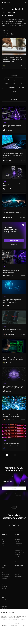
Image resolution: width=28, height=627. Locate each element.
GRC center (4, 578)
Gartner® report (5, 608)
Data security (4, 586)
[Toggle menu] (25, 2)
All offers (3, 593)
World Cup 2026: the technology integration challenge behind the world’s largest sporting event (12, 300)
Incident (6, 83)
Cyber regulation (18, 543)
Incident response (5, 590)
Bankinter (17, 574)
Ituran (16, 567)
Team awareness (18, 537)
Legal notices (4, 606)
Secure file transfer (6, 576)
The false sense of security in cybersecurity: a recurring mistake (12, 444)
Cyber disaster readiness (20, 561)
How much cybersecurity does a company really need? (12, 330)
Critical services (5, 569)
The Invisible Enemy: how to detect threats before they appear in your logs (12, 155)
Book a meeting (14, 240)
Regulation (12, 87)
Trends (14, 91)
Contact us (14, 244)
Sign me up (14, 488)
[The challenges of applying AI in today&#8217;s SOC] (14, 200)
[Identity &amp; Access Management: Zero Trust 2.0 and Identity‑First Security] (14, 374)
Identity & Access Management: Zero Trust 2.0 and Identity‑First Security (13, 387)
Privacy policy (5, 601)
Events (3, 543)
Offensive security (5, 574)
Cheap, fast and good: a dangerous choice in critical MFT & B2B (13, 415)
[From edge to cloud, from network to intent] (14, 172)
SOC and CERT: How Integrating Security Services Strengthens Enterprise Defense (12, 270)
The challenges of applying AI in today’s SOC (12, 213)
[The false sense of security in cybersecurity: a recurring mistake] (14, 431)
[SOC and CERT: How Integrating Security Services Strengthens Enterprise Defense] (14, 257)
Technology (21, 87)
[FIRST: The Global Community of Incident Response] (14, 113)
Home (3, 537)
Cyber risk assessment (19, 556)
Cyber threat (19, 79)
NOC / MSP (4, 588)
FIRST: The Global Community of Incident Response (12, 126)
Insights (14, 83)
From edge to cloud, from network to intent (13, 184)
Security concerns (18, 550)
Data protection (18, 541)
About (3, 541)
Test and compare (18, 558)
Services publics (18, 576)
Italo (15, 572)
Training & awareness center (6, 583)
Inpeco (16, 569)
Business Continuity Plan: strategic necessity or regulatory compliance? (13, 358)
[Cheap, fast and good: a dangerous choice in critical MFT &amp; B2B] (14, 403)
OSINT (22, 83)
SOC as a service (5, 567)
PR (4, 87)
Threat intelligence (19, 548)
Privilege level (17, 539)
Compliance (9, 79)
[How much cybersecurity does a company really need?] (14, 317)
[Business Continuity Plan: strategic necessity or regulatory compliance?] (14, 346)
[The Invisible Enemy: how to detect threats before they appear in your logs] (14, 142)
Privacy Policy (18, 495)
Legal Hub (4, 599)
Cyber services (5, 572)
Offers (3, 539)
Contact (3, 545)
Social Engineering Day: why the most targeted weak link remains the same (12, 59)
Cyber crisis (17, 554)
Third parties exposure (19, 545)
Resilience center (5, 580)
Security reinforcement (19, 552)
